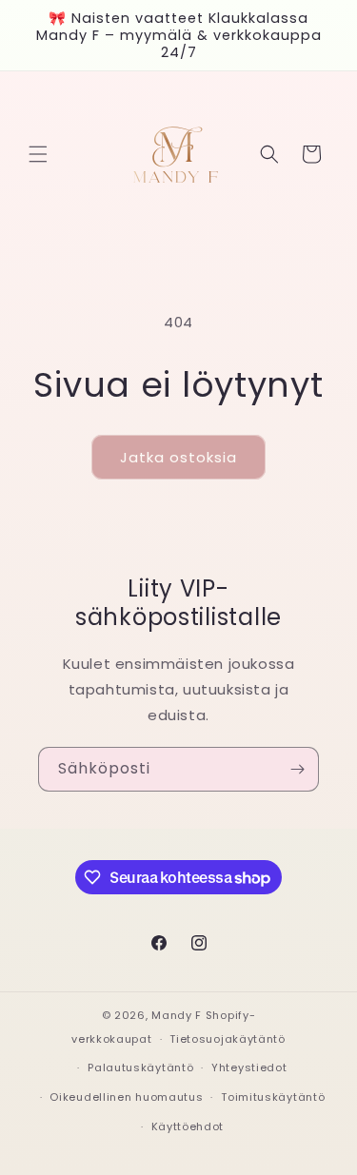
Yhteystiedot (249, 1067)
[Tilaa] (297, 769)
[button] (38, 154)
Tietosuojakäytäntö (227, 1039)
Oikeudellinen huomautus (126, 1097)
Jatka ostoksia (178, 457)
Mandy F (176, 1015)
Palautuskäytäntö (140, 1067)
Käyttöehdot (188, 1126)
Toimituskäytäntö (273, 1097)
